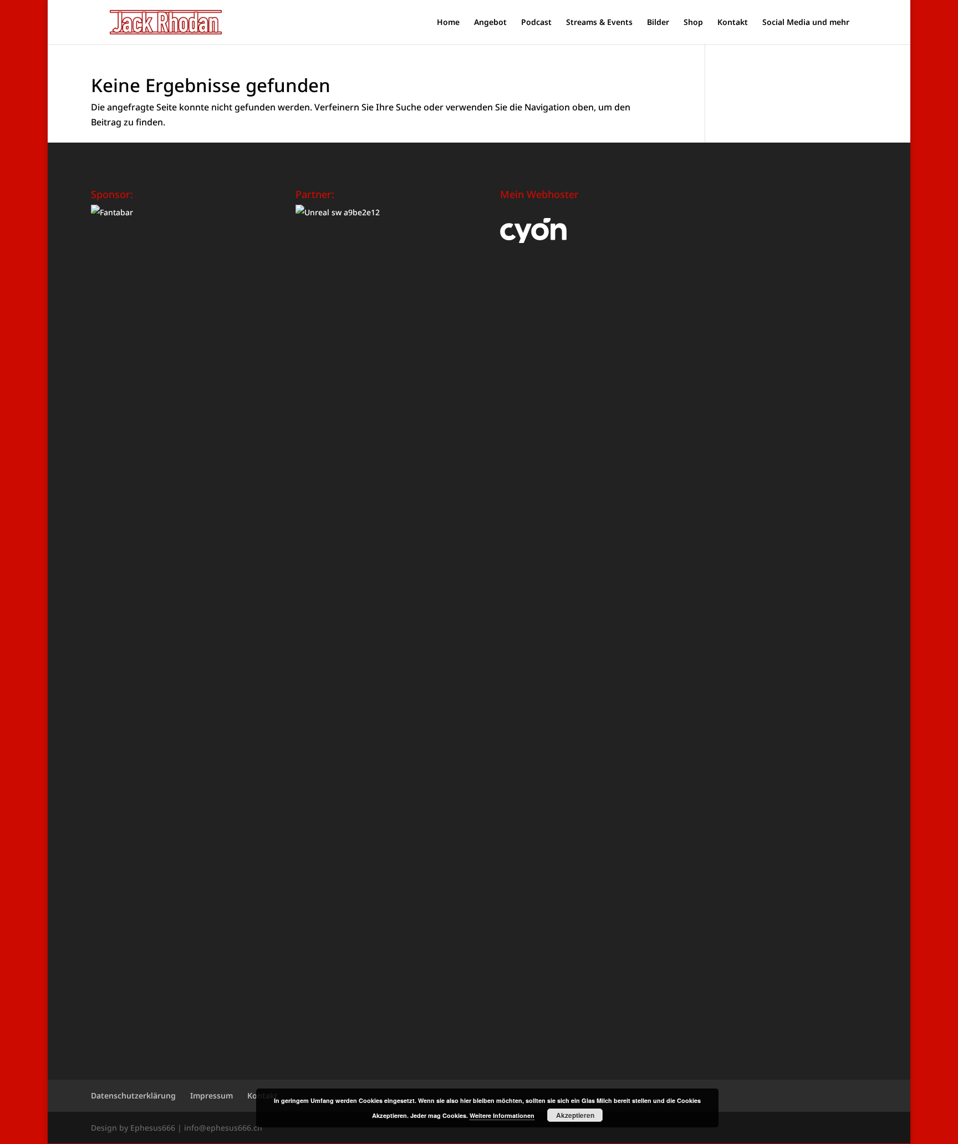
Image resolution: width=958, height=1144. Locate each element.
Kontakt (732, 22)
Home (448, 22)
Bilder (658, 22)
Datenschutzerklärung (133, 1095)
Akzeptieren (575, 1115)
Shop (693, 22)
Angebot (490, 22)
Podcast (536, 22)
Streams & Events (599, 22)
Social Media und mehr (805, 22)
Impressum (211, 1095)
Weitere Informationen (502, 1115)
